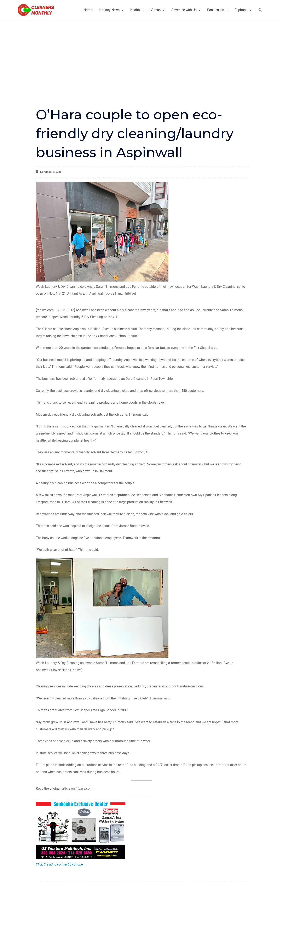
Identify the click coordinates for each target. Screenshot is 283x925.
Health (135, 10)
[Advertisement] (141, 51)
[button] (260, 10)
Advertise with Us (183, 10)
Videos (156, 10)
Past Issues (215, 10)
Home (87, 10)
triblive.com (84, 788)
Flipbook (241, 10)
